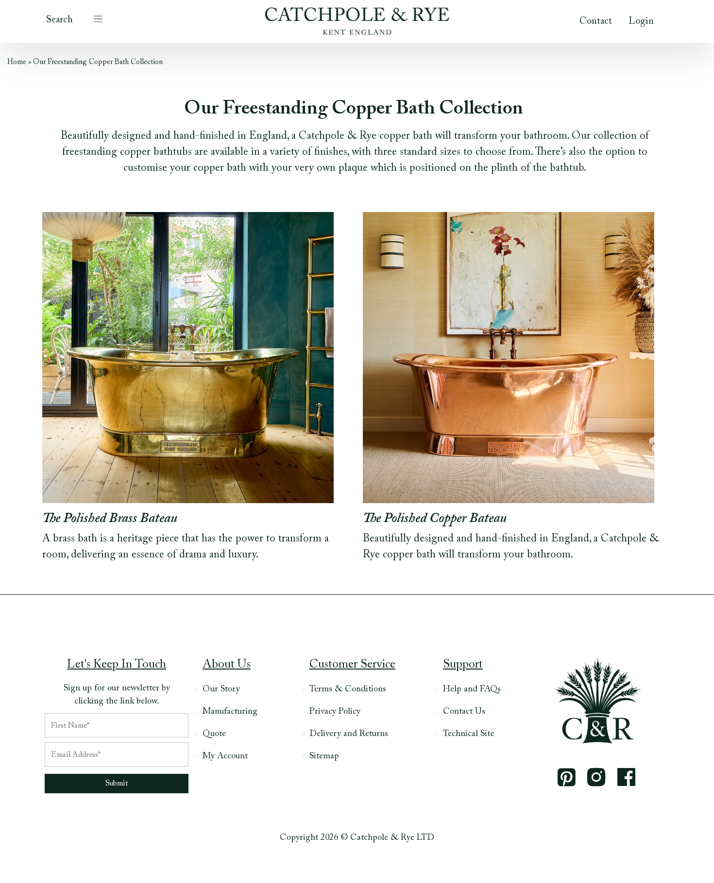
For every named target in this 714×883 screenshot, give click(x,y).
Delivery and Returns (348, 734)
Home (16, 62)
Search (59, 20)
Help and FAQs (472, 689)
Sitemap (324, 756)
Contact (595, 21)
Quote (214, 734)
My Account (225, 756)
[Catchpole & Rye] (357, 18)
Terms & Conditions (347, 689)
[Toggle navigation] (98, 18)
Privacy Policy (334, 711)
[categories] (98, 18)
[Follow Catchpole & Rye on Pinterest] (567, 777)
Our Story (221, 689)
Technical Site (468, 734)
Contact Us (464, 711)
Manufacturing (230, 711)
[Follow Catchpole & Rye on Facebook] (626, 777)
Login (641, 21)
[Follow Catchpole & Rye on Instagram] (596, 777)
